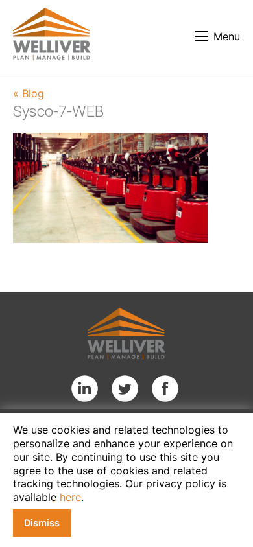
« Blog (28, 93)
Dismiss (42, 522)
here (70, 497)
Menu (226, 36)
